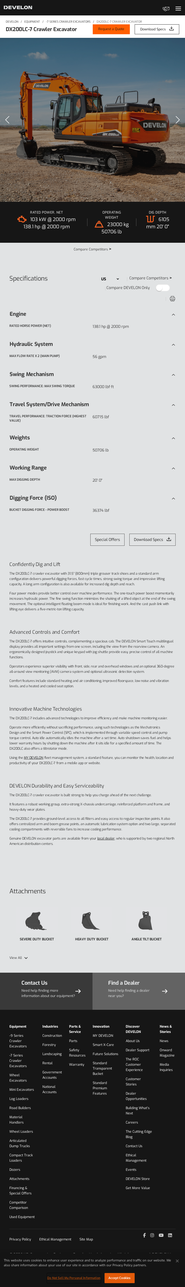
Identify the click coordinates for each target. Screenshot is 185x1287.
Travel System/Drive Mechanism (49, 404)
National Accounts (49, 1089)
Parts (73, 1041)
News (164, 1041)
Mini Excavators (21, 1089)
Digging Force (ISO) (33, 497)
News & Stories (166, 1029)
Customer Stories (133, 1082)
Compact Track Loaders (21, 1158)
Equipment (32, 22)
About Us (133, 1041)
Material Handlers (16, 1120)
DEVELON (12, 22)
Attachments (19, 1179)
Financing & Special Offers (20, 1191)
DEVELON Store (138, 1179)
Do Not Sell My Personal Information (73, 1278)
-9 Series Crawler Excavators (18, 1041)
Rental (47, 1063)
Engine (18, 313)
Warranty (76, 1064)
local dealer (106, 838)
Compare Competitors (93, 249)
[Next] (177, 120)
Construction (52, 1035)
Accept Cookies (119, 1278)
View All (15, 958)
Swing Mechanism (31, 374)
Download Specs (153, 29)
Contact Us (134, 1146)
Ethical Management (136, 1158)
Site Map (86, 1239)
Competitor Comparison (18, 1205)
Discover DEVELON (133, 1029)
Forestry (49, 1045)
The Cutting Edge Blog (139, 1134)
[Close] (177, 1261)
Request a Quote (111, 29)
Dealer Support (137, 1050)
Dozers (14, 1169)
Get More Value (138, 1188)
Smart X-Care (103, 1045)
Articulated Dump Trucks (19, 1143)
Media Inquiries (166, 1067)
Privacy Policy (20, 1239)
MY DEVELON (33, 757)
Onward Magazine (167, 1053)
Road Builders (20, 1108)
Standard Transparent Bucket (102, 1068)
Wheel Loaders (21, 1131)
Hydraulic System (31, 344)
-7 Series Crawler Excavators (68, 22)
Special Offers (107, 539)
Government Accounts (52, 1075)
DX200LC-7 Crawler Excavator (119, 22)
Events (131, 1169)
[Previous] (7, 120)
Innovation (101, 1026)
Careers (132, 1122)
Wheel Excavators (18, 1078)
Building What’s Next (138, 1111)
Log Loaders (18, 1099)
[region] (92, 120)
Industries (50, 1026)
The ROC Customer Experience (134, 1064)
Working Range (28, 467)
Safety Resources (77, 1053)
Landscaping (52, 1054)
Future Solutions (105, 1054)
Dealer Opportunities (136, 1096)
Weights (20, 437)
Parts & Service (75, 1029)
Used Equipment (22, 1217)
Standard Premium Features (100, 1088)
